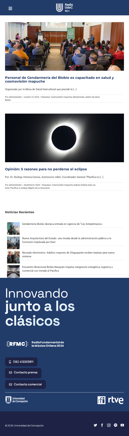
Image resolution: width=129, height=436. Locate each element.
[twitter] (95, 425)
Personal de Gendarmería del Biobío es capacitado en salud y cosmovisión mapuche (59, 79)
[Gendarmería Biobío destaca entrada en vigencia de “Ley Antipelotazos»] (13, 224)
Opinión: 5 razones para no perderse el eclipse (46, 169)
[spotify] (115, 425)
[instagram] (109, 425)
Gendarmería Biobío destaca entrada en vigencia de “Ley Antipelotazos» (62, 224)
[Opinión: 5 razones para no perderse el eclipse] (64, 138)
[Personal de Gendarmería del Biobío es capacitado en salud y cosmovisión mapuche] (64, 46)
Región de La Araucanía (39, 188)
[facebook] (102, 425)
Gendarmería (78, 97)
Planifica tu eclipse (18, 188)
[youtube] (122, 425)
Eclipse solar (86, 185)
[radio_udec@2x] (64, 4)
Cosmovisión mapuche (61, 97)
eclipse (77, 185)
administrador (15, 97)
